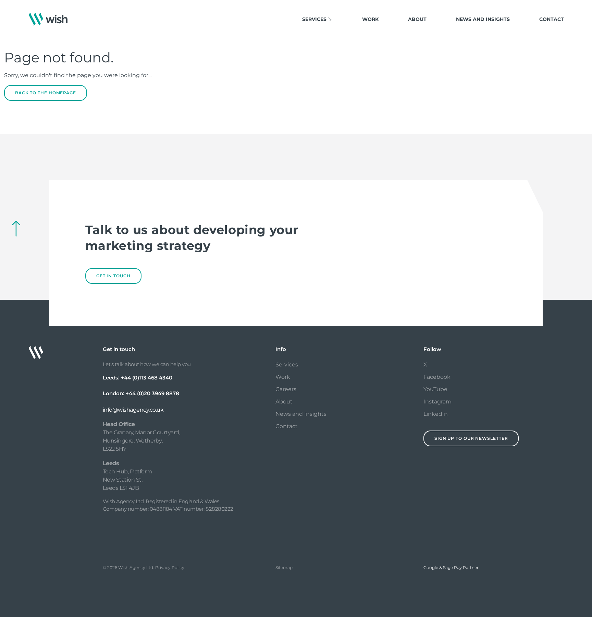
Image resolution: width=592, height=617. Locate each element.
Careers (285, 389)
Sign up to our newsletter (471, 438)
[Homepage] (48, 19)
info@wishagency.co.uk (133, 410)
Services (286, 364)
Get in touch (113, 275)
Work (370, 19)
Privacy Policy (169, 567)
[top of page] (16, 229)
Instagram (437, 401)
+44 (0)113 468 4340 (146, 377)
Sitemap (284, 567)
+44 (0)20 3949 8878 (152, 393)
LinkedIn (435, 414)
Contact (551, 19)
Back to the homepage (45, 92)
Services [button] (314, 19)
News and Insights (483, 19)
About (417, 19)
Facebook (437, 377)
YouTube (435, 389)
